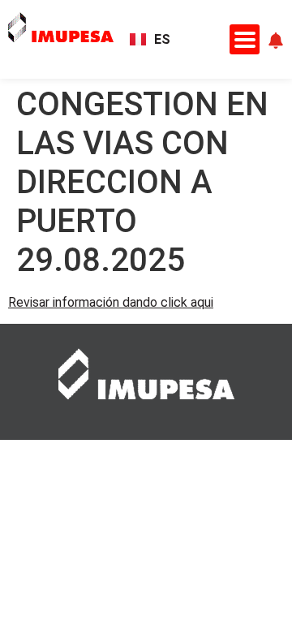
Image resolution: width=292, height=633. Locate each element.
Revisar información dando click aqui (110, 302)
